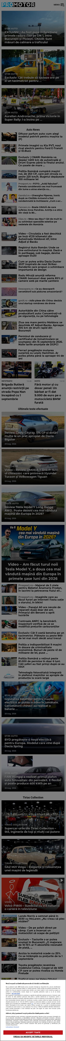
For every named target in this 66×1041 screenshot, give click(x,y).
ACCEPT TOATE (33, 1032)
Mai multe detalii (16, 993)
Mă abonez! (54, 20)
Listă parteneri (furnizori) (12, 1027)
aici (32, 1003)
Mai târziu (36, 20)
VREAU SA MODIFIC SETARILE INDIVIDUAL (33, 1036)
